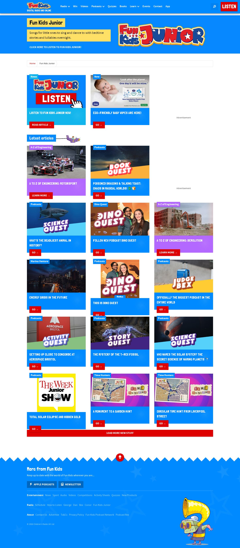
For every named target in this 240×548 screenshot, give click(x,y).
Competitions (85, 495)
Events (146, 6)
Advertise (54, 515)
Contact (157, 6)
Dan (75, 505)
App (168, 6)
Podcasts (96, 6)
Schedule (40, 505)
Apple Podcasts (44, 484)
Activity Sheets (102, 495)
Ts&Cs (64, 515)
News (48, 495)
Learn (133, 6)
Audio (63, 495)
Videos (84, 6)
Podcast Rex (122, 515)
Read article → (41, 125)
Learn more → (41, 195)
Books (123, 6)
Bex (81, 505)
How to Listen (54, 505)
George (68, 505)
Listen (229, 6)
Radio (63, 6)
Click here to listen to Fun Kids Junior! (55, 47)
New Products (129, 495)
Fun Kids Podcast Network (100, 515)
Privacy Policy (76, 515)
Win (75, 6)
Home (32, 63)
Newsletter (73, 484)
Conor (88, 505)
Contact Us (41, 515)
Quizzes (112, 6)
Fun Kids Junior (47, 63)
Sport (56, 495)
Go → (99, 125)
